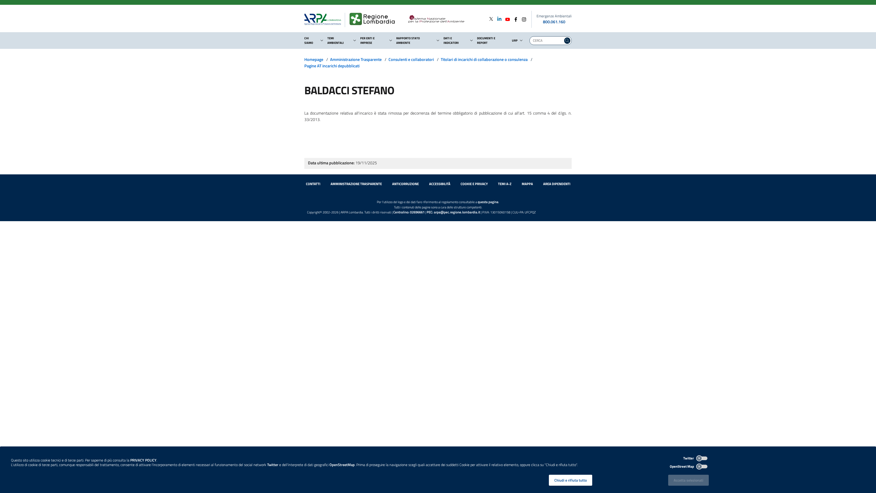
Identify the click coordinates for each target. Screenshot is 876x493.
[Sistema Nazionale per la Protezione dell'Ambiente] (445, 19)
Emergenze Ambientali (554, 16)
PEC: (453, 212)
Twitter (689, 458)
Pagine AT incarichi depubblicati (332, 66)
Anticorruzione (405, 183)
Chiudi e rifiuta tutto (570, 480)
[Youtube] (506, 19)
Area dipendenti (556, 183)
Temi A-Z (504, 183)
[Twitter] (491, 19)
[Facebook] (514, 19)
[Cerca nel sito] (567, 40)
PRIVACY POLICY (143, 460)
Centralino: (409, 212)
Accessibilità (439, 183)
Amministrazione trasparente (356, 183)
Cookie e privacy (474, 183)
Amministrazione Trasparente (356, 59)
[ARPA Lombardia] (324, 19)
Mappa (527, 183)
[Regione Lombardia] (374, 19)
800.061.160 (554, 22)
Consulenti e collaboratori (411, 59)
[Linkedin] (498, 19)
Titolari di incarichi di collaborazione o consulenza (484, 59)
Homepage (313, 59)
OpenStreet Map (682, 466)
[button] (322, 40)
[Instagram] (523, 19)
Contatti (313, 183)
